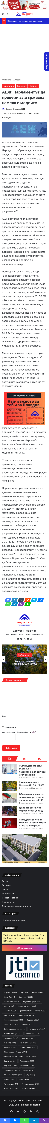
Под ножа (10, 1066)
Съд (30, 1075)
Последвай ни (25, 948)
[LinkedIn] (13, 600)
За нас (5, 881)
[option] (24, 659)
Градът (25, 1011)
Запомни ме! (10, 727)
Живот (9, 1015)
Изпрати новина (10, 898)
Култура (27, 1038)
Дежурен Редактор (13, 109)
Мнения (21, 86)
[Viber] (20, 604)
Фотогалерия (11, 1084)
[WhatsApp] (7, 604)
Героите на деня (27, 1006)
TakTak (5, 889)
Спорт (28, 1070)
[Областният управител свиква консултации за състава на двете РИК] (9, 798)
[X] (24, 638)
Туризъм (24, 1079)
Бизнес (37, 992)
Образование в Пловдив (15, 1052)
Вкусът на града (32, 1002)
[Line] (27, 604)
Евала (40, 1011)
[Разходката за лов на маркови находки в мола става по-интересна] (9, 823)
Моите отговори (28, 1043)
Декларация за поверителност (17, 906)
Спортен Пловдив (13, 1075)
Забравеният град (13, 1020)
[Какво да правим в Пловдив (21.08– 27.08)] (9, 786)
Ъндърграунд (11, 1088)
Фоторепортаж (30, 1084)
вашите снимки (30, 1088)
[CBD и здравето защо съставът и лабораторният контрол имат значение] (9, 769)
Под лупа (10, 1061)
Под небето (27, 1061)
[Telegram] (13, 604)
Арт (24, 992)
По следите (27, 1066)
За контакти (8, 893)
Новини (33, 86)
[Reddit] (27, 600)
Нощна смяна (28, 1047)
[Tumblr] (20, 600)
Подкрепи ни (8, 902)
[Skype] (33, 600)
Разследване (12, 1070)
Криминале (11, 1038)
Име (4, 716)
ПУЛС (31, 1056)
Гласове (10, 1011)
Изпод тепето (37, 1029)
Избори (25, 653)
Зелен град (11, 1024)
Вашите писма (11, 1002)
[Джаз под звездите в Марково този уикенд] (9, 811)
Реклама (6, 885)
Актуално (10, 992)
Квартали (32, 1034)
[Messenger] (40, 600)
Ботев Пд (9, 997)
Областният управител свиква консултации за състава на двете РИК (24, 662)
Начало (7, 80)
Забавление (26, 1015)
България (17, 80)
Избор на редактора (14, 1029)
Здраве (33, 1020)
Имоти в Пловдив (13, 1034)
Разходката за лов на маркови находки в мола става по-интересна (32, 822)
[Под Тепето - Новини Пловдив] (24, 14)
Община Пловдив (13, 1056)
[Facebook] (7, 600)
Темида (9, 1079)
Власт (9, 1006)
